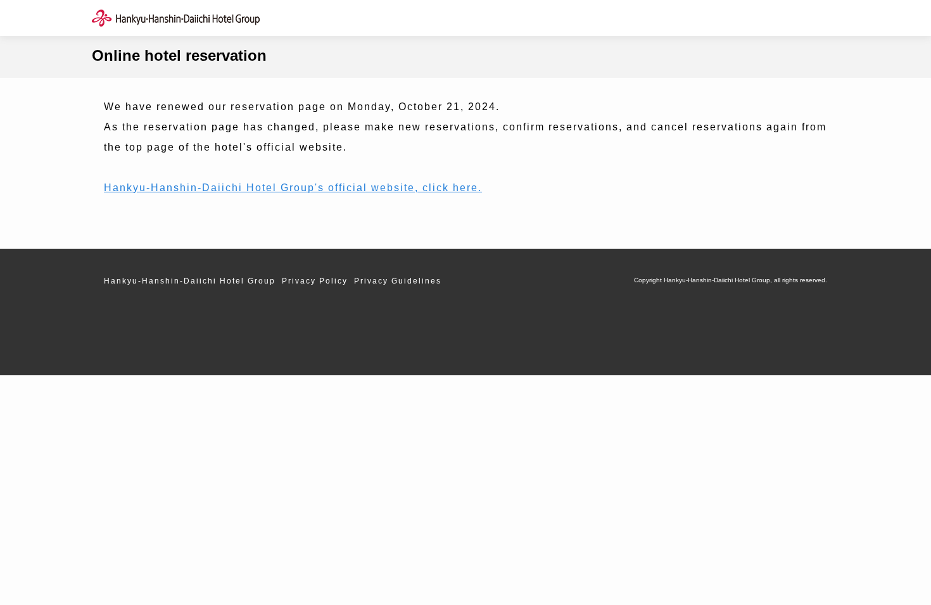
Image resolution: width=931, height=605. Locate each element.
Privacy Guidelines (397, 281)
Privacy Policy (315, 281)
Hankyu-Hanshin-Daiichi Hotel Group (190, 281)
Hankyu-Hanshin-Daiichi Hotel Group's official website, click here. (293, 187)
